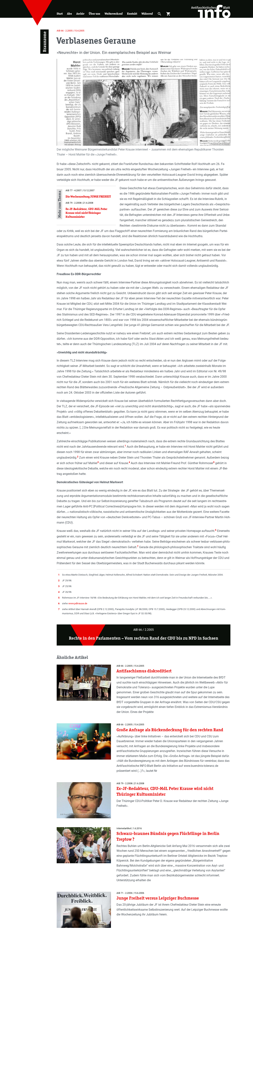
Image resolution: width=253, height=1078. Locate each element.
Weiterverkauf (114, 13)
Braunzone (44, 41)
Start (60, 13)
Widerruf (147, 13)
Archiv (80, 13)
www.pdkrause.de (77, 603)
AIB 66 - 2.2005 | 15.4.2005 (70, 30)
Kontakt (132, 13)
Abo (69, 13)
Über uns (94, 13)
